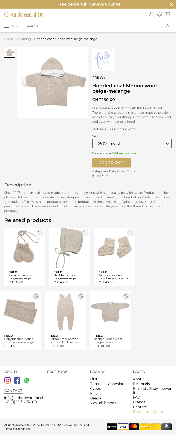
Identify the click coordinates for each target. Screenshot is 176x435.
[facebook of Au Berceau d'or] (17, 380)
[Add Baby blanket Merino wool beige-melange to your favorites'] (36, 296)
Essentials (141, 384)
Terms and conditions (17, 428)
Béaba (95, 398)
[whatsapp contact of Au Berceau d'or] (27, 380)
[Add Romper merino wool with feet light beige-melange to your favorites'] (81, 296)
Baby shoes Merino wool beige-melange (113, 277)
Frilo (97, 78)
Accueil (9, 39)
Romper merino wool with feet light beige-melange (64, 340)
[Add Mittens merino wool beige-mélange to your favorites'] (40, 232)
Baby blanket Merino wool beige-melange (19, 340)
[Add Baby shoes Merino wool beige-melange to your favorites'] (130, 232)
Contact (140, 407)
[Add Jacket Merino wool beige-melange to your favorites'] (126, 296)
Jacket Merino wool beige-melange (108, 340)
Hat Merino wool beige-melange (65, 277)
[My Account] (151, 14)
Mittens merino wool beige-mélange (23, 277)
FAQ (136, 397)
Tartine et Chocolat (106, 384)
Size (95, 136)
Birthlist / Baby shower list (152, 391)
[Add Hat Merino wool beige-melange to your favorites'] (85, 232)
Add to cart (111, 163)
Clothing (24, 39)
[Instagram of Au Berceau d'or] (7, 380)
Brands (139, 402)
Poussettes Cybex (148, 412)
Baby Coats (117, 171)
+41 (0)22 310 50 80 (20, 402)
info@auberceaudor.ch (24, 398)
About (138, 379)
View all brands (103, 403)
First (93, 379)
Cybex (95, 389)
